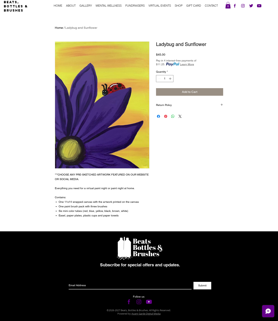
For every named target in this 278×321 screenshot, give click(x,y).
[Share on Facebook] (158, 116)
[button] (228, 5)
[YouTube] (259, 6)
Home (59, 28)
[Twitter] (251, 6)
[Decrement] (159, 78)
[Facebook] (235, 6)
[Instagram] (243, 6)
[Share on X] (180, 116)
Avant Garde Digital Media (146, 313)
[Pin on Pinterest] (165, 116)
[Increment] (170, 78)
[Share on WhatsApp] (173, 116)
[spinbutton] (164, 78)
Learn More (187, 64)
